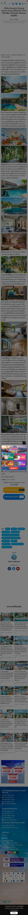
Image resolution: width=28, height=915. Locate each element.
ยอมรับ (14, 913)
